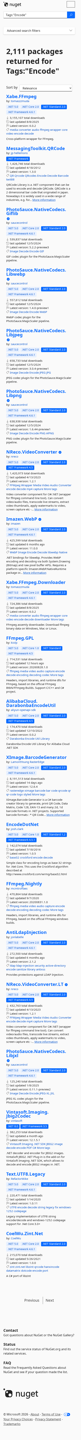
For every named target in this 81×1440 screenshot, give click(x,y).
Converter (65, 485)
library (31, 969)
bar (48, 790)
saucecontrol (19, 223)
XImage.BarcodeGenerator (36, 757)
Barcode (63, 175)
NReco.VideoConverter (31, 452)
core (64, 130)
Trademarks (12, 1424)
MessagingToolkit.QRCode (35, 148)
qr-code (11, 794)
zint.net (20, 1267)
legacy (50, 1207)
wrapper (55, 130)
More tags (50, 489)
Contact (10, 1330)
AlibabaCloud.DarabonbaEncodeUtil (31, 703)
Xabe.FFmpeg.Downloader (36, 582)
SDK (43, 1144)
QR (12, 175)
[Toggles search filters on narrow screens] (71, 30)
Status (9, 1344)
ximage (29, 790)
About (35, 1414)
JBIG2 (50, 1144)
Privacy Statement (48, 1419)
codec (46, 675)
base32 (14, 857)
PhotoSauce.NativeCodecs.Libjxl (36, 1053)
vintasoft (16, 1121)
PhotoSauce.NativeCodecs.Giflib (36, 211)
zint (12, 1267)
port (45, 1270)
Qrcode (19, 175)
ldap (12, 965)
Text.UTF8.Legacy (25, 1174)
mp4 (30, 489)
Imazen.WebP (21, 519)
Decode (52, 175)
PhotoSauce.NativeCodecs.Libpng (36, 393)
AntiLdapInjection (26, 932)
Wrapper (26, 485)
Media (37, 485)
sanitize (21, 969)
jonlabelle (17, 937)
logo (20, 794)
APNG (50, 433)
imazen (15, 523)
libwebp (53, 552)
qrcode (62, 790)
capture (38, 489)
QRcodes (30, 175)
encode (19, 133)
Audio (54, 485)
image (58, 1144)
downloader (42, 619)
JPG (48, 372)
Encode (42, 175)
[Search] (71, 15)
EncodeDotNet (22, 824)
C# (34, 1148)
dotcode (26, 1270)
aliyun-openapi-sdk (23, 710)
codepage (20, 1211)
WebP (43, 312)
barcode (40, 790)
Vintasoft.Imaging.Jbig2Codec (27, 1114)
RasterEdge (37, 762)
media (14, 130)
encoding (22, 675)
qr (69, 790)
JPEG (43, 372)
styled (27, 794)
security (40, 965)
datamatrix (13, 1270)
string (41, 1207)
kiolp (14, 642)
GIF (42, 251)
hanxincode (51, 1267)
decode (29, 133)
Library (45, 738)
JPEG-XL (45, 1093)
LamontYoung (20, 762)
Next (50, 1300)
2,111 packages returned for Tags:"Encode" (34, 61)
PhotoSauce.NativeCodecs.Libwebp (36, 272)
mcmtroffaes (19, 888)
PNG (42, 433)
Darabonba (17, 738)
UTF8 (13, 1207)
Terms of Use (51, 1414)
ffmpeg (44, 130)
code (54, 790)
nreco (14, 456)
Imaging (27, 1144)
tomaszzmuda (20, 101)
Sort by (12, 87)
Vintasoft (15, 1144)
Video (45, 485)
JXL (52, 1093)
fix (56, 1207)
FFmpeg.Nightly (24, 884)
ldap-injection (25, 965)
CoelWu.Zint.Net (24, 1233)
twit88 (10, 179)
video (9, 133)
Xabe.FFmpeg (21, 96)
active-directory (56, 965)
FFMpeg (15, 485)
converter (25, 130)
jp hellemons (19, 153)
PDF (29, 1148)
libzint (30, 1267)
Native (63, 552)
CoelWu (16, 1238)
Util (37, 738)
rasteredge (17, 790)
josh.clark (17, 829)
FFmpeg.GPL (20, 638)
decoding (35, 675)
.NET (37, 1144)
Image (14, 251)
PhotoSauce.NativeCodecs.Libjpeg (36, 332)
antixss (40, 969)
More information (44, 200)
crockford (26, 857)
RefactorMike (19, 1179)
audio (35, 130)
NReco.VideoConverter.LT (34, 984)
